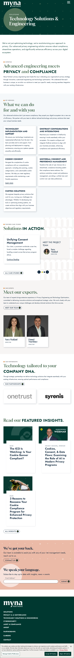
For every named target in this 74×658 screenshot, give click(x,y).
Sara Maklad (54, 250)
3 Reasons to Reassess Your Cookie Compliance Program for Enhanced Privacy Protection (21, 508)
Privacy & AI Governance (14, 615)
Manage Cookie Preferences (11, 654)
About (6, 627)
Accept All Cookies (51, 654)
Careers (7, 636)
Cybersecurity (9, 621)
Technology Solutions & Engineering (20, 618)
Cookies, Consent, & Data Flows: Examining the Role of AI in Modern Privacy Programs (55, 457)
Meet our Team (11, 308)
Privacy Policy (64, 650)
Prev (39, 272)
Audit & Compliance (12, 624)
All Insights (10, 531)
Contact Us (10, 560)
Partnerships (9, 632)
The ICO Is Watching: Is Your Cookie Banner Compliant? (20, 453)
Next (47, 272)
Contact (7, 640)
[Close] (71, 646)
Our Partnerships (13, 384)
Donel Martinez (33, 340)
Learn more (9, 183)
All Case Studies (12, 273)
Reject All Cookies (65, 654)
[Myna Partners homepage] (12, 4)
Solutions (8, 612)
